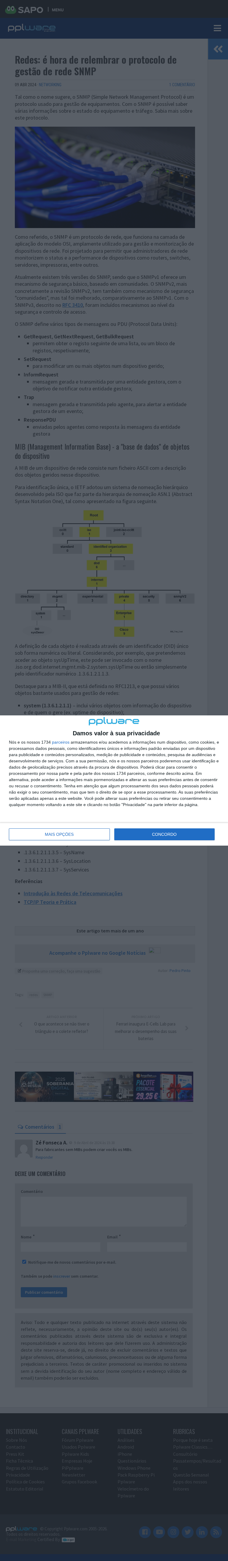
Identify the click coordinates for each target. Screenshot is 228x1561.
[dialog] (114, 780)
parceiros (60, 742)
